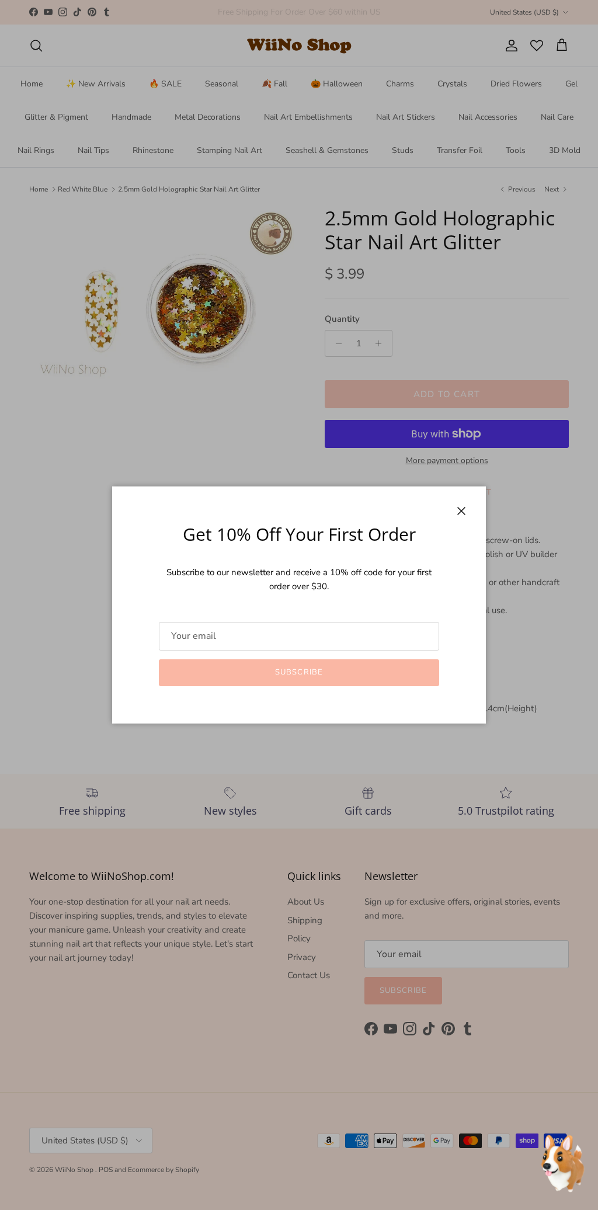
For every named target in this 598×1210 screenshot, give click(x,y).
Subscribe (298, 672)
